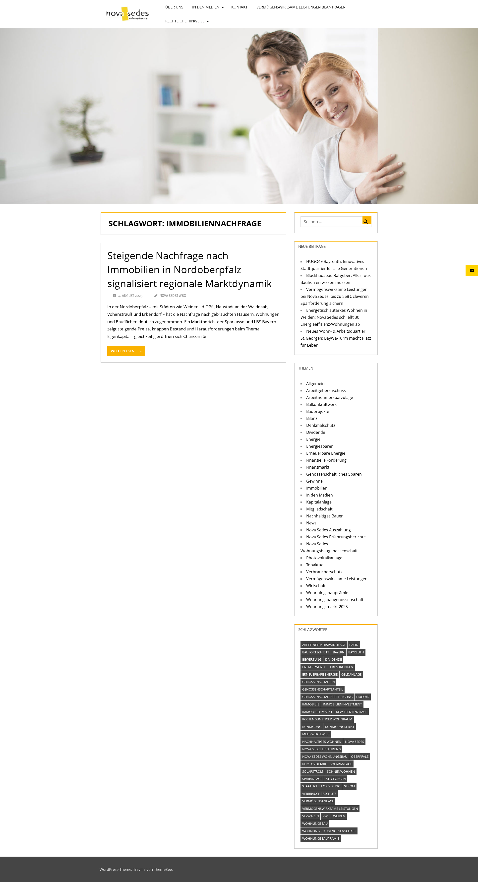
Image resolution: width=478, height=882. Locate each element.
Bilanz (311, 418)
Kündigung (311, 726)
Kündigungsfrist (339, 726)
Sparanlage (312, 778)
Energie (313, 439)
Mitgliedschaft (319, 509)
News (311, 523)
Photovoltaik (314, 764)
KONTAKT (239, 6)
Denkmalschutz (320, 425)
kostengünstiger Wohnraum (327, 719)
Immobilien (316, 488)
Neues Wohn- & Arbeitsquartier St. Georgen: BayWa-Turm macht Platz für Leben (335, 338)
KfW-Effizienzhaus (351, 711)
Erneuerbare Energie (325, 453)
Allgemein (315, 383)
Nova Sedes (354, 741)
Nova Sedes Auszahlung (328, 530)
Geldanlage (351, 674)
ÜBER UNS (174, 6)
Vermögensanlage (318, 801)
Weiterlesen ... (124, 351)
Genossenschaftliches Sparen (334, 474)
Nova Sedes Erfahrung (321, 749)
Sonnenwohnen (341, 771)
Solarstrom (312, 771)
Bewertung (311, 659)
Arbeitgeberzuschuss (326, 390)
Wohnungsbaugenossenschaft (334, 599)
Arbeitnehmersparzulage (329, 397)
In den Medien (319, 495)
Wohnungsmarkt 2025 (327, 606)
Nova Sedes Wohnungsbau (324, 756)
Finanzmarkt (317, 467)
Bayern (339, 652)
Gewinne (314, 481)
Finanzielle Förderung (326, 460)
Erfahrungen (341, 667)
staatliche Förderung (321, 786)
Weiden (339, 816)
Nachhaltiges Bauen (325, 516)
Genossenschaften (318, 682)
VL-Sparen (310, 816)
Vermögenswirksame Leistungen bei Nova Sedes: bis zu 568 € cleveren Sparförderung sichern (334, 296)
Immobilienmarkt (317, 711)
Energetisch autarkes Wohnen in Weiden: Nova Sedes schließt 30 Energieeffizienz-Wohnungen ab (333, 317)
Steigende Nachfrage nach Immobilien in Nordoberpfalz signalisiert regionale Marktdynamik (189, 269)
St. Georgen (336, 778)
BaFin (353, 644)
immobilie (310, 704)
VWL (326, 816)
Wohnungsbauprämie (320, 838)
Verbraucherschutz (324, 571)
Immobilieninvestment (342, 704)
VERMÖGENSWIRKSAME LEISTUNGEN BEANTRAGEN (301, 6)
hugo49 (362, 696)
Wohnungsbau (315, 823)
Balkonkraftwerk (321, 404)
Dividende (315, 432)
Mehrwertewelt (316, 734)
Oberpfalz (359, 756)
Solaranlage (341, 764)
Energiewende (314, 667)
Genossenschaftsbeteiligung (327, 696)
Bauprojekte (317, 411)
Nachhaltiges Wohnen (321, 741)
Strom (349, 786)
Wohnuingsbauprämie (327, 592)
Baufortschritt (315, 652)
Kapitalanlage (319, 502)
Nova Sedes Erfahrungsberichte (336, 537)
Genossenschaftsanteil (322, 689)
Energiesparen (320, 446)
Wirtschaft (316, 585)
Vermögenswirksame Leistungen (336, 578)
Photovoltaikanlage (324, 558)
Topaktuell (315, 564)
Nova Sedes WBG (173, 295)
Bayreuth (356, 652)
